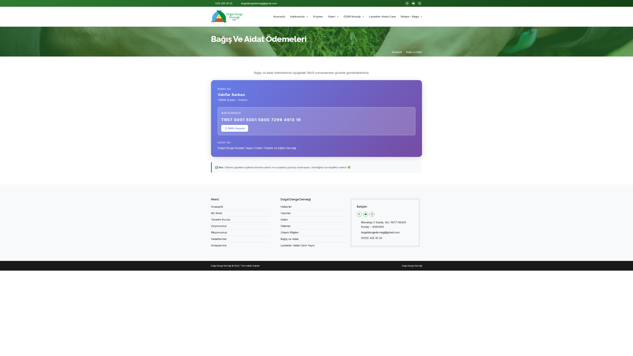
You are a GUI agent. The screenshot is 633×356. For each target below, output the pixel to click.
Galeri (331, 16)
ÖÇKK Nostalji (352, 16)
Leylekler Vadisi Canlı (382, 16)
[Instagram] (419, 3)
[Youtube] (413, 3)
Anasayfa (279, 16)
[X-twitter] (407, 3)
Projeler (318, 16)
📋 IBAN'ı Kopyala (235, 128)
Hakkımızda (297, 16)
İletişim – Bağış (410, 16)
